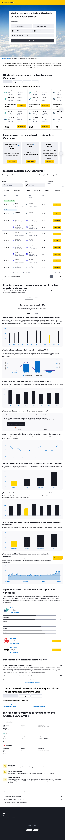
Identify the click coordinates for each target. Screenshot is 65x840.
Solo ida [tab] (35, 82)
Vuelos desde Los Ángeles (9, 706)
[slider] (63, 186)
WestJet (12, 607)
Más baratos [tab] (7, 82)
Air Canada (13, 638)
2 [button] (54, 276)
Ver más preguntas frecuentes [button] (32, 682)
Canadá (8, 58)
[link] (12, 161)
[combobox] (15, 21)
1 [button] (51, 276)
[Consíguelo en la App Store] (35, 829)
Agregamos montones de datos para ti (14, 799)
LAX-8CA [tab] (29, 298)
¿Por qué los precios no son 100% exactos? (15, 802)
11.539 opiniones (14, 643)
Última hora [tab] (27, 82)
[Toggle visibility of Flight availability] (27, 375)
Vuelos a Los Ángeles (8, 704)
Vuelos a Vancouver (38, 704)
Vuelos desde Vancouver (39, 706)
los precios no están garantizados (38, 791)
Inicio (3, 58)
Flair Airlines (13, 647)
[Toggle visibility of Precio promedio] (37, 375)
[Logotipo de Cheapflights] (7, 2)
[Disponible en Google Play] (29, 829)
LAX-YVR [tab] (36, 298)
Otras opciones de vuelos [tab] (10, 696)
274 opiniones (14, 652)
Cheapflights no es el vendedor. (12, 796)
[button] (38, 17)
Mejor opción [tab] (17, 82)
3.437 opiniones (14, 612)
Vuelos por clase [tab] (36, 696)
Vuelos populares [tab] (24, 696)
